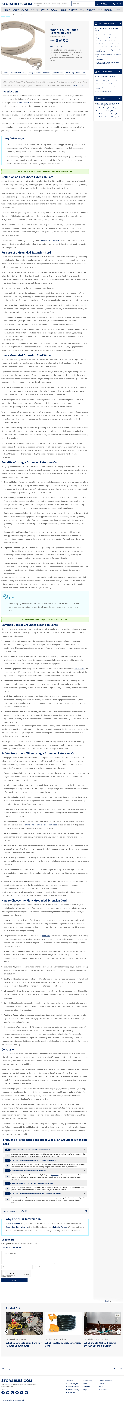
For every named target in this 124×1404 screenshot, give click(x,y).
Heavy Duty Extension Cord (75, 73)
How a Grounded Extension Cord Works (107, 41)
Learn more (77, 86)
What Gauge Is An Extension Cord (49, 619)
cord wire (46, 936)
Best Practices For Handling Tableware (106, 111)
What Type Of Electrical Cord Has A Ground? (49, 172)
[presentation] (6, 1331)
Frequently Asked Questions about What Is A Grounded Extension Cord (108, 62)
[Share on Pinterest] (64, 40)
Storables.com (14, 1224)
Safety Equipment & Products (39, 73)
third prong (55, 1175)
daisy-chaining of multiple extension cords (40, 825)
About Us (69, 1381)
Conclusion (99, 59)
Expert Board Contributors (17, 1227)
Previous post (7, 1369)
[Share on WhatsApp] (67, 40)
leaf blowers (79, 669)
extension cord (23, 103)
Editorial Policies (60, 1227)
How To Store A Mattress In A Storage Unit (107, 117)
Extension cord (58, 73)
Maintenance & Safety (18, 73)
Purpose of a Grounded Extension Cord (107, 38)
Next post (117, 1369)
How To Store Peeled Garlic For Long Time (107, 114)
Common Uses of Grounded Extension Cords (108, 47)
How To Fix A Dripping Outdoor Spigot (106, 108)
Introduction (99, 32)
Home (3, 15)
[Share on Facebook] (57, 40)
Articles (8, 15)
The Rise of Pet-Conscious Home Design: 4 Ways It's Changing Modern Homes (107, 104)
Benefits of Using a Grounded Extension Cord (108, 44)
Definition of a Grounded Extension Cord (107, 35)
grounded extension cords (50, 241)
